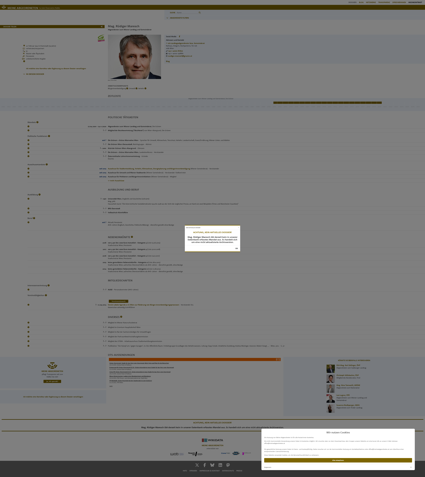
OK (236, 248)
